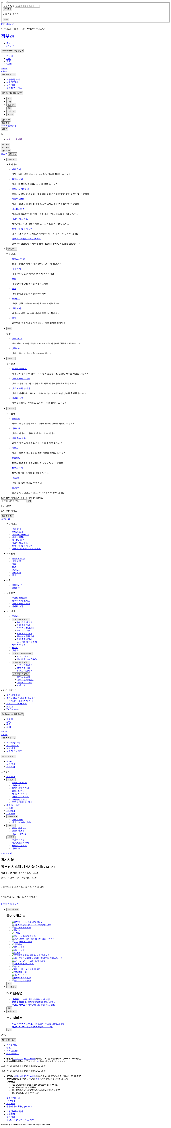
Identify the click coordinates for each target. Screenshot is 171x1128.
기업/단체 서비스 (20, 219)
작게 (9, 98)
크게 (9, 108)
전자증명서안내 (19, 799)
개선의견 (10, 813)
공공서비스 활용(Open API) (19, 1106)
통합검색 (5, 123)
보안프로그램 (18, 840)
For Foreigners (12, 51)
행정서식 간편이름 (20, 189)
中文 (8, 61)
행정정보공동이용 (20, 796)
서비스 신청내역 (14, 139)
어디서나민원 (18, 791)
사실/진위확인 (18, 199)
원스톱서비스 (18, 209)
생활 (9, 328)
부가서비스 (11, 1011)
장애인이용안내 (19, 794)
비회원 (4, 129)
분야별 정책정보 (19, 368)
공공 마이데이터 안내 (22, 802)
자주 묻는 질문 (19, 438)
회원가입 (12, 126)
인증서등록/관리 (19, 828)
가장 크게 (11, 111)
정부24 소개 (17, 468)
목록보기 (14, 904)
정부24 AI (6, 120)
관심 (14, 279)
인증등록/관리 (13, 79)
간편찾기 (16, 298)
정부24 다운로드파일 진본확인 (26, 239)
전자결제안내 (18, 785)
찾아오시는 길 (13, 1098)
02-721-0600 (29, 1058)
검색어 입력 (8, 6)
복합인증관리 (12, 82)
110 (36, 1061)
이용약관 (16, 848)
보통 (9, 102)
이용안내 (16, 428)
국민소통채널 (12, 909)
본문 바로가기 (7, 24)
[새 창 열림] (27, 922)
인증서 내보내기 (19, 834)
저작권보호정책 (19, 845)
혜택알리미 (11, 249)
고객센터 (10, 408)
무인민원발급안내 (20, 788)
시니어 (4, 71)
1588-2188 (18, 1058)
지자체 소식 (17, 398)
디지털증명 (11, 987)
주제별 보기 (17, 179)
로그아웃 (5, 144)
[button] (8, 43)
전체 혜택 (16, 308)
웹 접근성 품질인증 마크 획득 (20, 1120)
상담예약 (16, 458)
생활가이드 (17, 338)
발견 (14, 288)
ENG (8, 58)
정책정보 (10, 359)
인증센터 (16, 478)
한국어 (9, 56)
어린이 (4, 68)
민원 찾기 (16, 169)
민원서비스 (11, 159)
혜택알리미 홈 (18, 259)
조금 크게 (11, 105)
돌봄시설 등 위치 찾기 (22, 229)
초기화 (10, 114)
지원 (8, 74)
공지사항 (16, 418)
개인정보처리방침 (20, 843)
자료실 (15, 448)
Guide (9, 64)
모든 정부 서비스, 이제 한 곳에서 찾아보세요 (22, 498)
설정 (14, 318)
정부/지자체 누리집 (21, 388)
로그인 (4, 126)
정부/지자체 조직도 (21, 378)
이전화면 (5, 904)
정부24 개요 (17, 819)
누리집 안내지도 (14, 88)
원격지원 (10, 1103)
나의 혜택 (16, 269)
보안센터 (10, 85)
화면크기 (12, 93)
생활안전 (16, 348)
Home (9, 761)
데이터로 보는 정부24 (22, 822)
